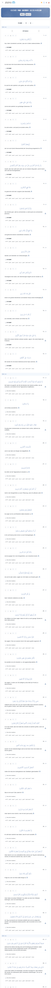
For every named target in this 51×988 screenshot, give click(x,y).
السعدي (16, 50)
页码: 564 (4, 27)
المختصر (13, 50)
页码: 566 (4, 936)
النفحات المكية (28, 50)
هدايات (33, 50)
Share (27, 14)
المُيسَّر (10, 50)
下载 (22, 14)
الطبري (23, 50)
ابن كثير (20, 50)
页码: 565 (4, 374)
